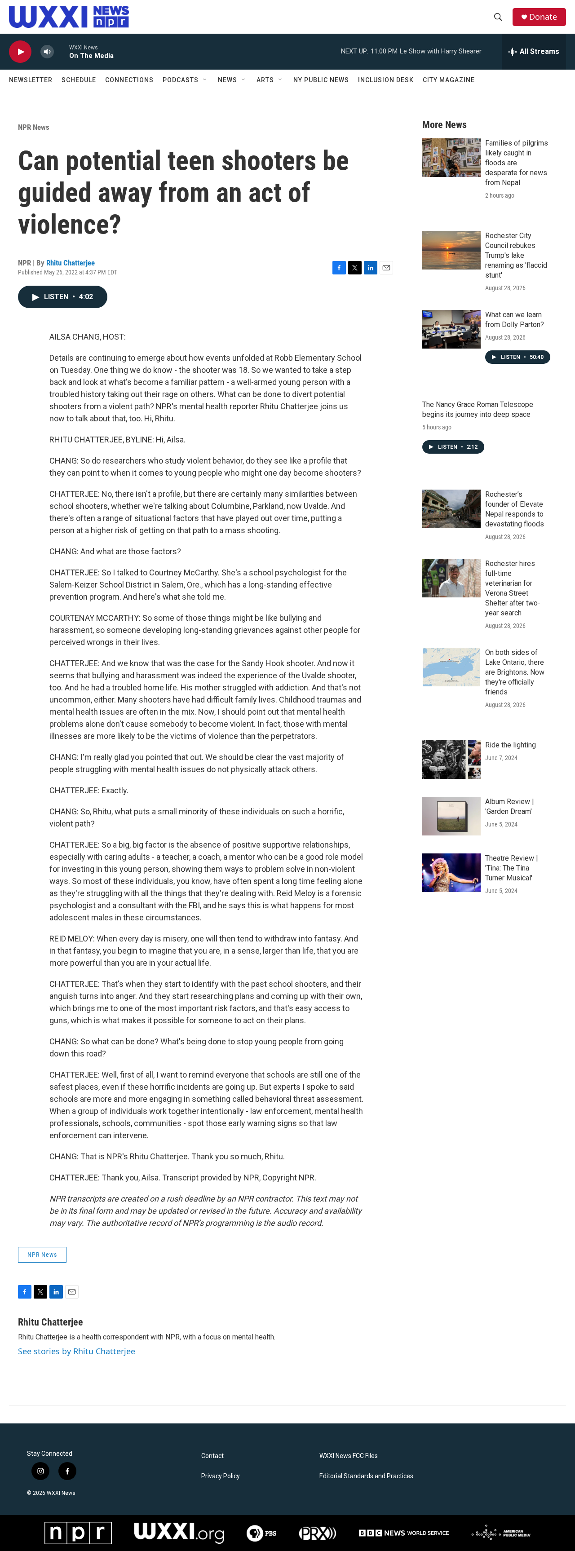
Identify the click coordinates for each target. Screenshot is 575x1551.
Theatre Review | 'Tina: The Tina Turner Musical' (511, 868)
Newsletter (31, 80)
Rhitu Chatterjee (70, 262)
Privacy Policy (220, 1476)
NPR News (33, 127)
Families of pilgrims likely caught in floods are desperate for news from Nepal (516, 163)
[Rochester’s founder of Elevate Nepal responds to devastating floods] (451, 509)
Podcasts (181, 80)
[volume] (47, 52)
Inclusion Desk (386, 80)
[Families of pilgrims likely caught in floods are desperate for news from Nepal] (451, 157)
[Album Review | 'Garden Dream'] (451, 816)
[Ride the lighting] (451, 759)
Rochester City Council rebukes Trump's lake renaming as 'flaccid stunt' (516, 255)
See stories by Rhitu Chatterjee (76, 1351)
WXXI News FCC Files (348, 1456)
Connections (129, 80)
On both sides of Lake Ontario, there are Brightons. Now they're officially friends (514, 672)
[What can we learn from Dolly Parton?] (451, 329)
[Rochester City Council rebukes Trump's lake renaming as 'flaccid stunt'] (451, 250)
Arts (265, 80)
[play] (20, 52)
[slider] (61, 51)
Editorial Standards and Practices (366, 1476)
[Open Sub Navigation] (205, 80)
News (227, 80)
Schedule (79, 80)
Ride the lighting (510, 745)
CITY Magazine (449, 80)
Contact (212, 1456)
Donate (543, 17)
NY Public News (321, 80)
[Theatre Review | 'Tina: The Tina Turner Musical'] (451, 872)
